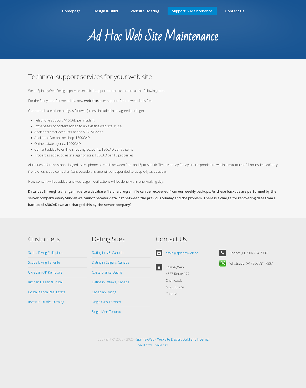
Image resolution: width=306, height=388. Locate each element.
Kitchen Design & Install (45, 282)
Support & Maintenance (192, 11)
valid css (161, 345)
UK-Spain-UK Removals (45, 272)
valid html (145, 345)
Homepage (71, 11)
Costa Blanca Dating (107, 272)
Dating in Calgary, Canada (110, 262)
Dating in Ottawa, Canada (110, 282)
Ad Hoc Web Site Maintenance (153, 36)
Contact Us (234, 11)
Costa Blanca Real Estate (46, 292)
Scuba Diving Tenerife (44, 262)
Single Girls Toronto (106, 302)
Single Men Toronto (106, 311)
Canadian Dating (104, 292)
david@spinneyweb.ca (182, 253)
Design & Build (105, 11)
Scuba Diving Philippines (45, 252)
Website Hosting (145, 11)
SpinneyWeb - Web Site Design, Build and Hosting (172, 339)
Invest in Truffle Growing (46, 302)
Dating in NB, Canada (107, 252)
